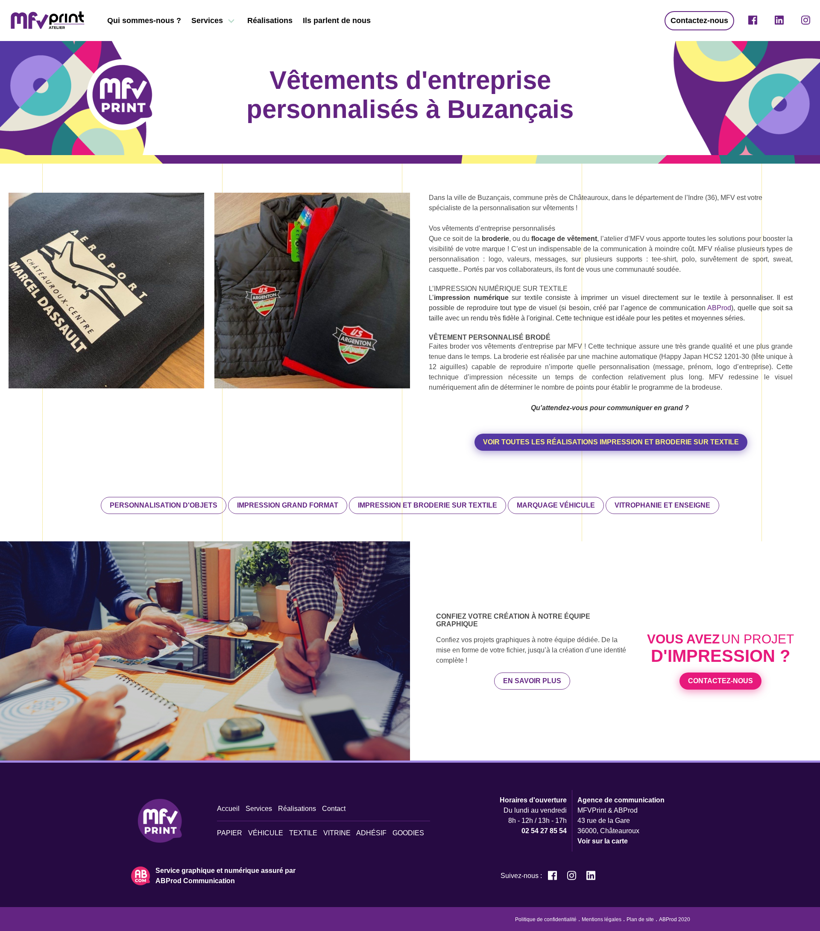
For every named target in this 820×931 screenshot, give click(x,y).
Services (207, 20)
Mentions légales (601, 919)
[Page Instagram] (805, 20)
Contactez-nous (699, 20)
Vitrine (337, 833)
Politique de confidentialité (546, 919)
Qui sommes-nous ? (144, 20)
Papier (229, 833)
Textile (303, 833)
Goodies (408, 833)
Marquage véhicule (556, 505)
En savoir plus (532, 680)
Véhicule (265, 833)
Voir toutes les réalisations (611, 442)
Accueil (228, 808)
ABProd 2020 (674, 919)
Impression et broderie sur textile (427, 505)
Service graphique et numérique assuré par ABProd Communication (225, 875)
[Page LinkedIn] (779, 20)
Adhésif (371, 833)
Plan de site (640, 919)
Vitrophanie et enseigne (662, 505)
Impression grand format (287, 505)
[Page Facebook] (753, 20)
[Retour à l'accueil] (48, 20)
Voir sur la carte (602, 841)
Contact (334, 808)
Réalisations (270, 20)
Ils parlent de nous (337, 20)
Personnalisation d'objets (163, 505)
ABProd (719, 307)
